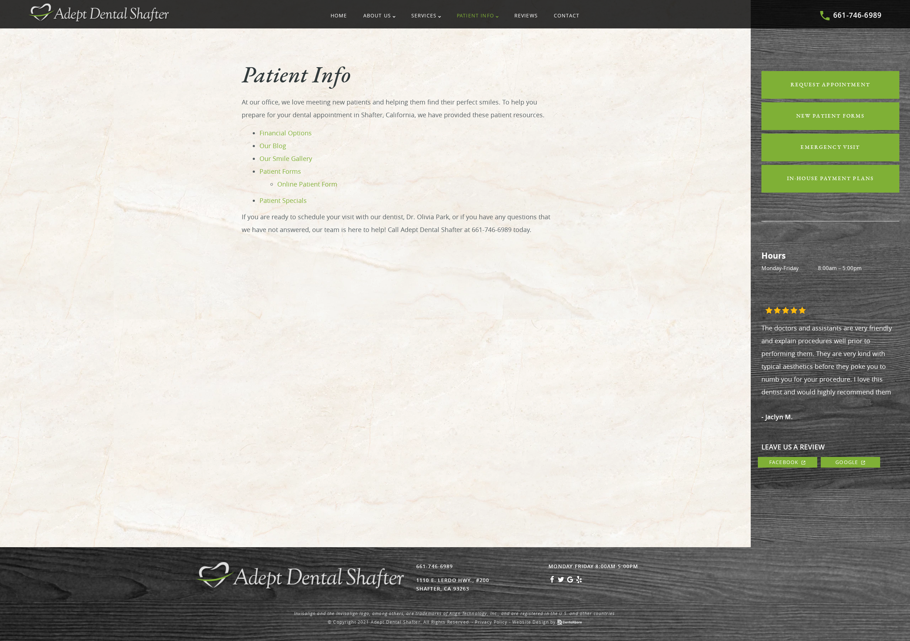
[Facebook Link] (552, 581)
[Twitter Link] (560, 581)
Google (846, 462)
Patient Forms (280, 171)
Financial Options (285, 133)
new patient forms (830, 116)
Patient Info (475, 15)
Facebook (783, 462)
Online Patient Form (307, 184)
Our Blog (272, 145)
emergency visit (830, 147)
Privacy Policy (491, 622)
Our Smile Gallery (285, 158)
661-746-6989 (857, 15)
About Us (377, 15)
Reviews (526, 15)
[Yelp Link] (579, 581)
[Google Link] (570, 581)
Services (424, 15)
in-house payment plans (830, 178)
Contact (566, 15)
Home (339, 15)
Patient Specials (283, 200)
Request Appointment (830, 84)
